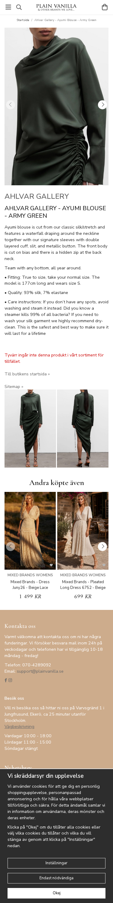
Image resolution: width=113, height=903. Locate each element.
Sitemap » (14, 386)
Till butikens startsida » (27, 374)
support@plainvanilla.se (40, 671)
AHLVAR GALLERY (37, 196)
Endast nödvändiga (56, 878)
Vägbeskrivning (19, 726)
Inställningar (56, 863)
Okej (57, 893)
